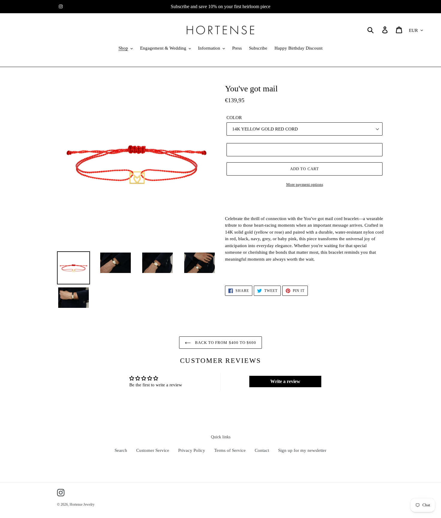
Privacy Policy (191, 450)
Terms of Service (230, 450)
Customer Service (152, 450)
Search (121, 450)
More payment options (304, 184)
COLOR (234, 117)
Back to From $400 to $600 (225, 342)
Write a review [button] (285, 381)
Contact (262, 450)
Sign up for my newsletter (302, 450)
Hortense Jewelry (82, 504)
